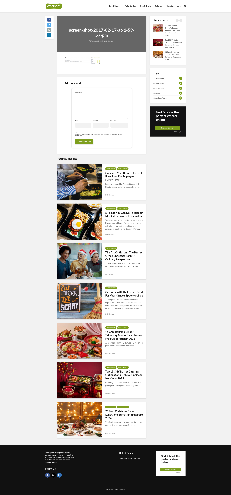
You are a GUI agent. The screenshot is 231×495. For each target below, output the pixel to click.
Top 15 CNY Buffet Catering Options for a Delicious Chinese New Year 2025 (124, 375)
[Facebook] (47, 475)
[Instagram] (53, 475)
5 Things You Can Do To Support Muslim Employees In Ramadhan (124, 214)
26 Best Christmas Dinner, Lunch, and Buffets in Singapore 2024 (124, 415)
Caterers (158, 6)
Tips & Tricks (145, 6)
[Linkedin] (59, 475)
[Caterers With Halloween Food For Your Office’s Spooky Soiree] (79, 301)
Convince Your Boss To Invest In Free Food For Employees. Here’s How (124, 176)
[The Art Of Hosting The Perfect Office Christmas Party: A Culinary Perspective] (79, 261)
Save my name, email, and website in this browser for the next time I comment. (98, 135)
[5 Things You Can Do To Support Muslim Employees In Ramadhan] (79, 221)
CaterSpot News (173, 6)
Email (95, 121)
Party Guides (130, 6)
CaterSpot (121, 489)
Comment (78, 92)
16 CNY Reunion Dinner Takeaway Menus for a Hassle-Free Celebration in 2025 (123, 335)
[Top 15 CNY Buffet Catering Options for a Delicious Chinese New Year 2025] (79, 380)
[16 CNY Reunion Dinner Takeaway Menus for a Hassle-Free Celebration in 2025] (79, 340)
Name (77, 121)
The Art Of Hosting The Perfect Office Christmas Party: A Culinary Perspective (124, 256)
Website (113, 121)
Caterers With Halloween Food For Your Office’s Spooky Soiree (124, 294)
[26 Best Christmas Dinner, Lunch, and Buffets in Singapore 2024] (79, 420)
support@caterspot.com (130, 458)
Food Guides (114, 6)
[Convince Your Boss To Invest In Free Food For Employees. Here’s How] (79, 182)
